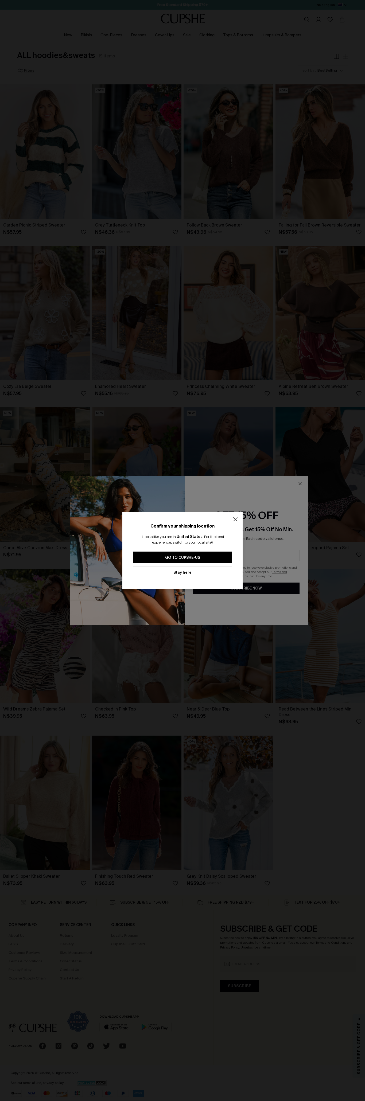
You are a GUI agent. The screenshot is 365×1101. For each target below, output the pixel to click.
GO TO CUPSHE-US (182, 557)
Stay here (182, 572)
